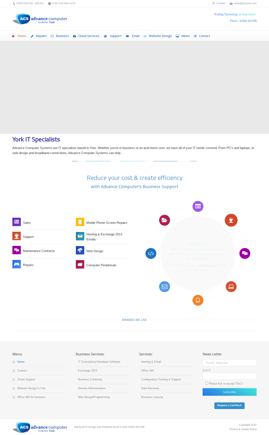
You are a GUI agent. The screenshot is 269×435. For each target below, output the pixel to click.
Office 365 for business (31, 397)
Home (20, 361)
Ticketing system (207, 265)
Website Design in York (31, 388)
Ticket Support (26, 379)
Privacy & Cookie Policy (243, 429)
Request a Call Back (229, 405)
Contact (22, 370)
